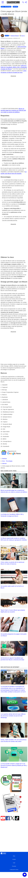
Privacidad (14, 866)
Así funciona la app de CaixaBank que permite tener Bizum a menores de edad (12, 658)
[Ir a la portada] (13, 2)
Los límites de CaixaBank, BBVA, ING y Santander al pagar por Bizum (12, 515)
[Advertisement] (14, 91)
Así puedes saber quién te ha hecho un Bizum (12, 587)
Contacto (14, 859)
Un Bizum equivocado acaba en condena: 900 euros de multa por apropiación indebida (14, 539)
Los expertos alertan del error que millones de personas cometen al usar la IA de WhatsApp (13, 715)
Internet (15, 6)
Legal (14, 862)
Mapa (14, 855)
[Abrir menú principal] (3, 2)
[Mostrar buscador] (23, 2)
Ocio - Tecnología (6, 6)
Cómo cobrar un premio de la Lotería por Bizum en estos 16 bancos (12, 563)
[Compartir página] (26, 2)
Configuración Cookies (14, 869)
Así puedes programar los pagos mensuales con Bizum (14, 634)
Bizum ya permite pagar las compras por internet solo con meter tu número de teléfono (13, 110)
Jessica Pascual (15, 35)
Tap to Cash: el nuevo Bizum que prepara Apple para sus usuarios (13, 610)
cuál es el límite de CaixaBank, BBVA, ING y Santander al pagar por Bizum (14, 67)
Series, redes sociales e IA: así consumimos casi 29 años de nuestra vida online (14, 740)
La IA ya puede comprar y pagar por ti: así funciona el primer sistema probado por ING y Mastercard (14, 765)
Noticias (4, 458)
